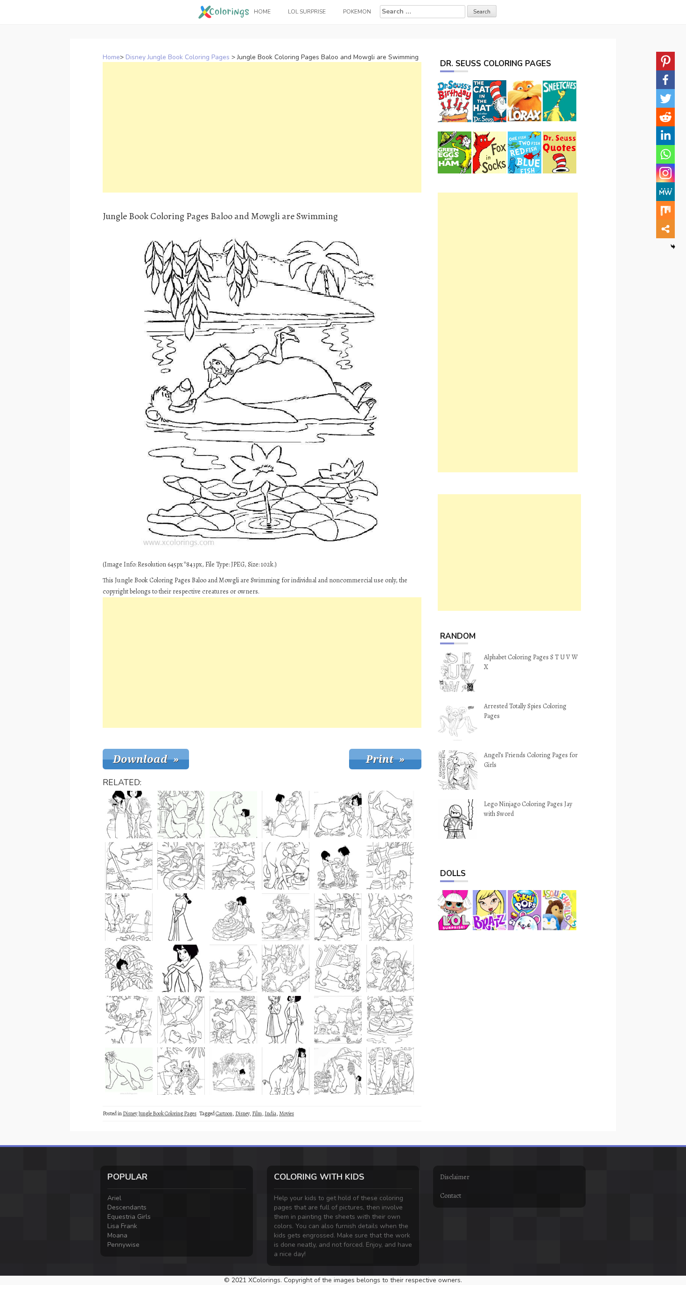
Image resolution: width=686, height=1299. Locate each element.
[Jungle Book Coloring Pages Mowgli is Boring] (390, 917)
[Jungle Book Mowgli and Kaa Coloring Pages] (233, 917)
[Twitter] (665, 98)
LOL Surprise (307, 11)
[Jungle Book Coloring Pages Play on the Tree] (285, 968)
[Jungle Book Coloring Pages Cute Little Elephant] (285, 1071)
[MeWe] (665, 191)
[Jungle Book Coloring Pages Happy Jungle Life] (338, 1019)
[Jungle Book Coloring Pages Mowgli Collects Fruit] (128, 1019)
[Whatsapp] (665, 154)
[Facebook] (665, 79)
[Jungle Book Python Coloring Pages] (181, 865)
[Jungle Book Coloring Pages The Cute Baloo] (233, 814)
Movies (286, 1113)
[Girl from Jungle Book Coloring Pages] (181, 917)
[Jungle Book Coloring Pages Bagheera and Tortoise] (128, 865)
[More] (665, 229)
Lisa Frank (122, 1226)
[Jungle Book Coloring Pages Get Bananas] (338, 1071)
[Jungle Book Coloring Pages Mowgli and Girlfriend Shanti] (338, 917)
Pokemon (357, 11)
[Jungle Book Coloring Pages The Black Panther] (128, 1071)
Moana (117, 1235)
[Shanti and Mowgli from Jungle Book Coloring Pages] (338, 865)
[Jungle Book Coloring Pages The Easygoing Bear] (285, 814)
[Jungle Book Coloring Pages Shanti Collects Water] (390, 1019)
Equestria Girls (129, 1216)
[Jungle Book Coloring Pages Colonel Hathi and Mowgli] (128, 917)
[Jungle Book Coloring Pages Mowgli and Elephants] (390, 1071)
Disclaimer (454, 1177)
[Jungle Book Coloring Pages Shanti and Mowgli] (128, 814)
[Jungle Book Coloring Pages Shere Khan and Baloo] (233, 865)
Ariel (114, 1198)
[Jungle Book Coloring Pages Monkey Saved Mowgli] (181, 1019)
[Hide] (673, 246)
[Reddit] (665, 117)
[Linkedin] (665, 135)
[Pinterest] (665, 61)
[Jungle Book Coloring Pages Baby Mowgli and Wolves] (181, 1071)
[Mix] (665, 210)
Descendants (127, 1207)
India (270, 1113)
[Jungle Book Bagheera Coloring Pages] (285, 865)
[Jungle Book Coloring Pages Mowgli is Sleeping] (390, 865)
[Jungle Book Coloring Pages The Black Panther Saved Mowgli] (338, 968)
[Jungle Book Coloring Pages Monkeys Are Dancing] (285, 917)
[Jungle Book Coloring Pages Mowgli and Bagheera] (390, 814)
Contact (450, 1195)
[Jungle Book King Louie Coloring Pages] (338, 814)
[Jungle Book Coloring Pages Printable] (233, 968)
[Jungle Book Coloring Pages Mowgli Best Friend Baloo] (233, 1071)
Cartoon (224, 1113)
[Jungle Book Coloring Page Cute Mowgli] (390, 968)
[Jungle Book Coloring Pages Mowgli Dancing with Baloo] (233, 1019)
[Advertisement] (262, 127)
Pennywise (123, 1244)
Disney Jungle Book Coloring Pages (178, 57)
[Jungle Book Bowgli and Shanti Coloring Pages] (285, 1019)
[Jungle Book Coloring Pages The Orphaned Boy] (181, 968)
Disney (242, 1113)
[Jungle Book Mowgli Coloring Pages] (128, 968)
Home (111, 57)
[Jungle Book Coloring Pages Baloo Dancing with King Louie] (181, 814)
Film (257, 1113)
